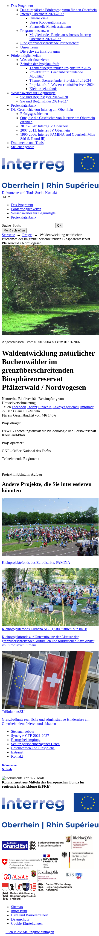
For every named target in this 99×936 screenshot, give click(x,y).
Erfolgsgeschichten (34, 114)
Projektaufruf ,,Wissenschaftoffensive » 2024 (62, 85)
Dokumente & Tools (9, 767)
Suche (39, 193)
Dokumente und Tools (27, 143)
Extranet (17, 752)
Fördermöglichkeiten (26, 55)
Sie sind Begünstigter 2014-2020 (44, 97)
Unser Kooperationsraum (47, 22)
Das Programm (22, 6)
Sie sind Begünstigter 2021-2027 (44, 101)
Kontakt (51, 193)
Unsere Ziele (38, 18)
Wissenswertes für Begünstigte (33, 93)
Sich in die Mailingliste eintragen (30, 932)
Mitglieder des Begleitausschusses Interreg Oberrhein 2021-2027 (60, 37)
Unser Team (29, 47)
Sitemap (17, 907)
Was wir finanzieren (34, 60)
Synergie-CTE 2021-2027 (30, 736)
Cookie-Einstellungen (27, 923)
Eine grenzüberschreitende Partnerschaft (49, 43)
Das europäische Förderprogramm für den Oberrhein (58, 10)
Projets (27, 235)
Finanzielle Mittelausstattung (50, 26)
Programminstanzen (34, 31)
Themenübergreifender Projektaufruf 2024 (60, 80)
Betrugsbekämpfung (26, 740)
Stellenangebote (22, 147)
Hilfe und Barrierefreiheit (29, 915)
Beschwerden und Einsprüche (33, 748)
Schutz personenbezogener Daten (35, 744)
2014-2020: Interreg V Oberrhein (44, 126)
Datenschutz (20, 919)
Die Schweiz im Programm (40, 51)
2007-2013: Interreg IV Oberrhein (45, 130)
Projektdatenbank (23, 105)
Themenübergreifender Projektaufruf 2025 (60, 68)
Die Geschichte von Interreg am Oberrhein (42, 109)
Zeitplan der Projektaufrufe (39, 64)
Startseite (8, 235)
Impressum (19, 911)
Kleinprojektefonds (43, 89)
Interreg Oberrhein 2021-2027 (42, 14)
